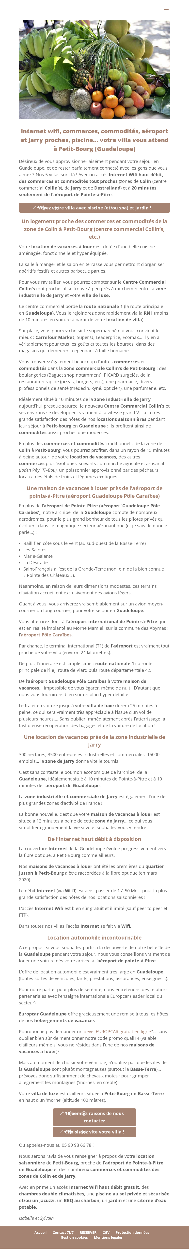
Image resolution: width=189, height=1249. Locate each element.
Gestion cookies (74, 1237)
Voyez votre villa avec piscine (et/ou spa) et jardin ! (94, 208)
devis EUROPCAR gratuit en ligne (117, 1031)
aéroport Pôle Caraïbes (46, 635)
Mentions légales (108, 1237)
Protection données (132, 1232)
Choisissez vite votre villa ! (94, 1132)
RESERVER (88, 1232)
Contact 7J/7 (63, 1232)
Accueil (40, 1232)
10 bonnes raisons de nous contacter (94, 1117)
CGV (106, 1232)
